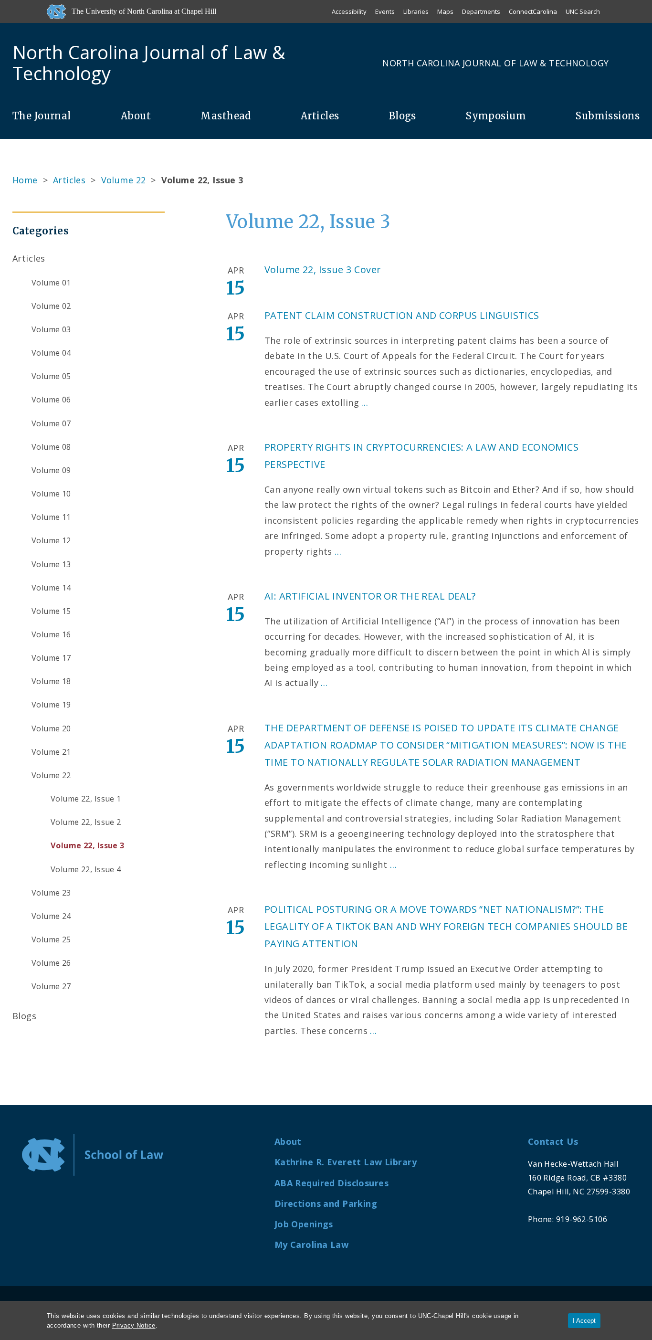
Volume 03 (51, 329)
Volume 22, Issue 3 (88, 845)
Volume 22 (123, 180)
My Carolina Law (311, 1244)
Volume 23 (51, 892)
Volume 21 (51, 752)
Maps (445, 11)
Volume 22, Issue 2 (86, 822)
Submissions (608, 116)
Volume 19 (51, 704)
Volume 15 (51, 611)
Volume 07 (51, 423)
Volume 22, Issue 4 (86, 869)
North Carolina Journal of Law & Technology (495, 63)
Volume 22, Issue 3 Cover (322, 269)
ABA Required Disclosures (331, 1183)
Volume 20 (51, 728)
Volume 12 (51, 540)
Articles (320, 116)
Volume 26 (51, 963)
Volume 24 (51, 916)
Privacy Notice (134, 1325)
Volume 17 (51, 658)
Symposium (496, 116)
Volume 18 (51, 681)
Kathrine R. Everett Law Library (345, 1162)
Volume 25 (51, 939)
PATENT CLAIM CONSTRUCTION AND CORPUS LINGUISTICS (401, 315)
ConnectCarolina (533, 11)
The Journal (41, 116)
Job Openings (303, 1224)
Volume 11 (51, 517)
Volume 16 (51, 634)
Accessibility (349, 11)
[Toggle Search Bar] (636, 62)
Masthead (225, 116)
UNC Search (583, 11)
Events (385, 11)
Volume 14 (51, 587)
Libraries (416, 11)
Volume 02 (51, 306)
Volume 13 (51, 564)
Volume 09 (51, 470)
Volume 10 (51, 493)
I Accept (584, 1320)
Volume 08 (51, 447)
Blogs (402, 116)
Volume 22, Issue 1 (86, 798)
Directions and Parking (326, 1203)
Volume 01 (51, 282)
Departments (481, 11)
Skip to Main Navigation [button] (52, 30)
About (136, 116)
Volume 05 (51, 376)
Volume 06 (51, 399)
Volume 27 (51, 986)
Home (25, 180)
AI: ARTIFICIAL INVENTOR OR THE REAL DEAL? (370, 596)
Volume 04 (51, 353)
